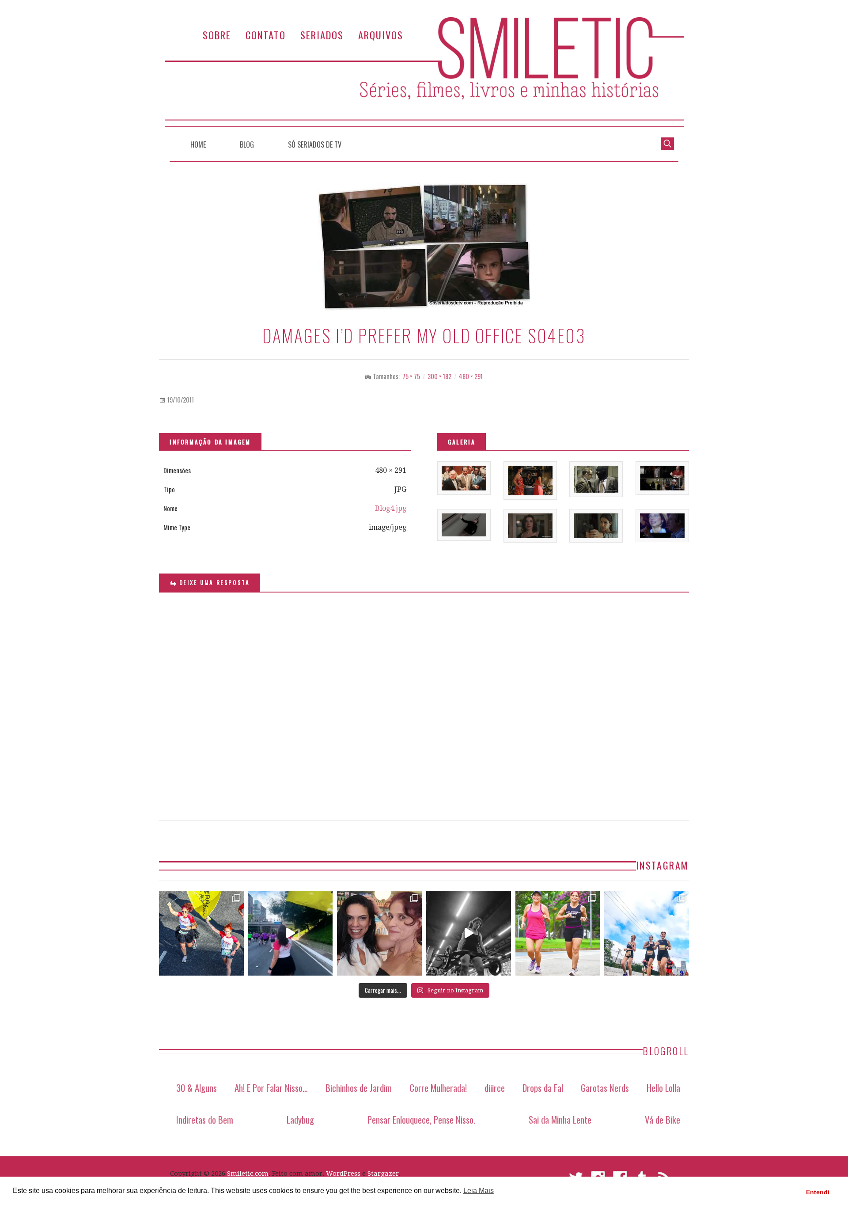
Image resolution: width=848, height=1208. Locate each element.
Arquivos (380, 34)
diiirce (495, 1087)
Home (198, 144)
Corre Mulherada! (438, 1087)
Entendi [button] (817, 1192)
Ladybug (300, 1119)
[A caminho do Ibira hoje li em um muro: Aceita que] (557, 933)
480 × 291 (471, 376)
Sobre (217, 34)
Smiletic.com (248, 1174)
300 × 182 (439, 376)
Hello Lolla (663, 1087)
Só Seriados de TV (314, 144)
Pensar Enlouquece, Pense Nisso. (421, 1119)
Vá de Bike (662, 1119)
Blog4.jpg (390, 508)
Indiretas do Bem (204, 1119)
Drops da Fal (542, 1087)
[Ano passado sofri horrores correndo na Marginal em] (646, 933)
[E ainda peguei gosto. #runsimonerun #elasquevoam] (468, 933)
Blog (247, 144)
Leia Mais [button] (478, 1190)
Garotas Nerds (605, 1087)
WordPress (343, 1174)
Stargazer (383, 1174)
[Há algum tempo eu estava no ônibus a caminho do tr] (201, 933)
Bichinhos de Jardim (359, 1087)
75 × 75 (411, 376)
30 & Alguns (196, 1087)
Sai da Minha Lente (560, 1119)
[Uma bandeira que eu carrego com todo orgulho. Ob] (290, 933)
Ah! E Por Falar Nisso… (271, 1087)
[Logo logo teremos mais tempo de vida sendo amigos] (379, 933)
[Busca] (667, 142)
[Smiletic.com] (424, 72)
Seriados (322, 34)
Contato (266, 34)
